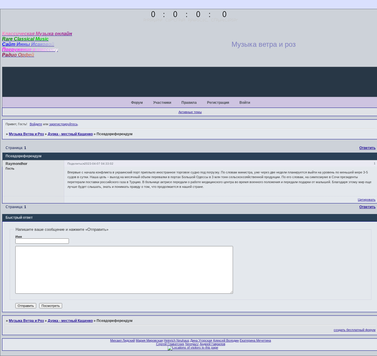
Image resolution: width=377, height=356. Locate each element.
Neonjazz (192, 344)
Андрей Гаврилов (212, 344)
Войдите (36, 124)
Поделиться (75, 163)
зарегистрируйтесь (63, 124)
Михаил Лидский (122, 340)
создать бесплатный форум (355, 330)
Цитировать (367, 199)
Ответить (367, 148)
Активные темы (190, 112)
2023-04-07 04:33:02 (98, 163)
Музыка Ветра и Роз (26, 134)
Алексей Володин (226, 340)
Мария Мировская (149, 340)
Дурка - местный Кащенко (70, 134)
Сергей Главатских (170, 344)
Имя (18, 236)
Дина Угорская (201, 340)
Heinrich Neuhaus (176, 340)
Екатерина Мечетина (255, 340)
